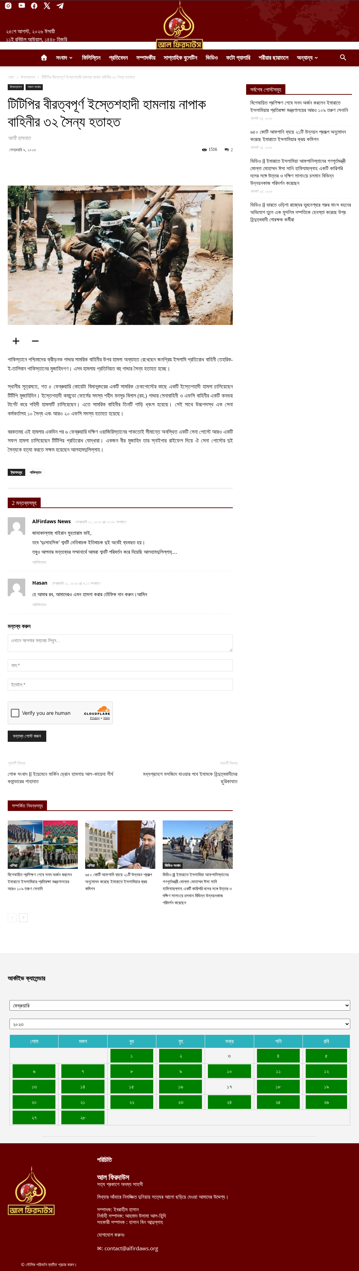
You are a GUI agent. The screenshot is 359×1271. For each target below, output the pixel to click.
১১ (278, 1070)
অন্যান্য (304, 57)
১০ (229, 1070)
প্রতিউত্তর (39, 562)
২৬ (326, 1101)
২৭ (34, 1117)
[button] (342, 58)
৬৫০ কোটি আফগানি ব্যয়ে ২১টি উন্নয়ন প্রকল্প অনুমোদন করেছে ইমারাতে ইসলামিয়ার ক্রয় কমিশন (118, 881)
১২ (326, 1070)
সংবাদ (61, 57)
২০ (34, 1101)
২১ (82, 1101)
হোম (11, 77)
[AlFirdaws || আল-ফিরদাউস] (179, 24)
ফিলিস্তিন (91, 57)
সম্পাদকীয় (145, 57)
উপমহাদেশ (28, 77)
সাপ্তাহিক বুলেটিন (180, 57)
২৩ (180, 1101)
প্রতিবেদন (118, 57)
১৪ (82, 1086)
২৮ (83, 1117)
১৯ (326, 1086)
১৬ (180, 1086)
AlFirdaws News (51, 521)
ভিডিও (212, 57)
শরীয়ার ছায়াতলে (274, 57)
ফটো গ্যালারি (238, 57)
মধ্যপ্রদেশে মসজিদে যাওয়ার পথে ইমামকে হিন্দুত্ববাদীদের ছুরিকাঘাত (190, 778)
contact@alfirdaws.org (131, 1248)
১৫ (131, 1086)
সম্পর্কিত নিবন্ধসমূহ (27, 805)
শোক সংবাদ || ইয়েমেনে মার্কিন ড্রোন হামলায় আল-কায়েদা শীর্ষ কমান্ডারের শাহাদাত (60, 778)
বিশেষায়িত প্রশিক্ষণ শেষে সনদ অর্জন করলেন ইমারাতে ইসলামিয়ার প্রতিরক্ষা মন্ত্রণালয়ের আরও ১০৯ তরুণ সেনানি (40, 881)
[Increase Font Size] (18, 341)
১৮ (278, 1086)
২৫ (278, 1101)
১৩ (34, 1086)
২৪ (229, 1101)
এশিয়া (13, 865)
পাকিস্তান (35, 472)
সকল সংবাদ (34, 87)
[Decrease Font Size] (38, 341)
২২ (131, 1101)
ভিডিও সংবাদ (173, 865)
